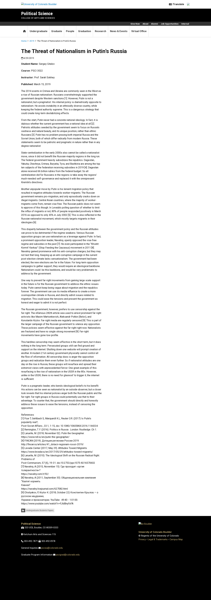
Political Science (37, 13)
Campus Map (176, 539)
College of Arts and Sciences (38, 18)
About (145, 24)
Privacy (142, 539)
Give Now (135, 24)
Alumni (154, 24)
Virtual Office (139, 31)
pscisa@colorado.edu (52, 548)
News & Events (118, 31)
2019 (31, 41)
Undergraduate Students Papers (39, 510)
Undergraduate (38, 31)
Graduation (84, 31)
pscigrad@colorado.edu (68, 554)
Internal (185, 24)
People (70, 31)
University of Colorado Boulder (155, 532)
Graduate (56, 31)
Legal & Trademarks (158, 539)
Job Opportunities (170, 24)
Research (100, 31)
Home (24, 41)
